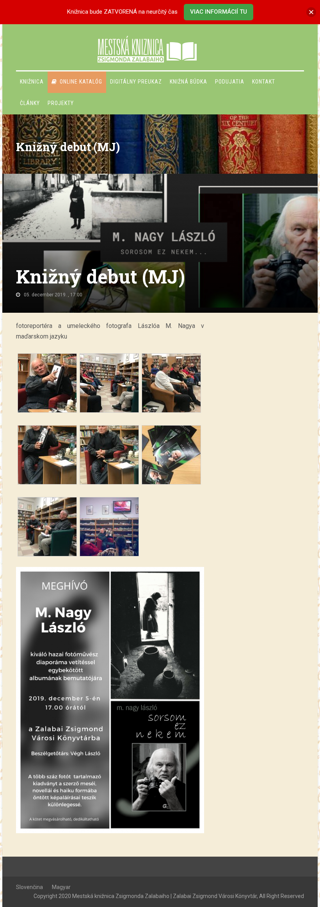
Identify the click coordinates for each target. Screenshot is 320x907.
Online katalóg (81, 81)
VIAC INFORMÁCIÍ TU (218, 11)
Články (30, 103)
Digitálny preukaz (136, 81)
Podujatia (229, 81)
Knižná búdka (188, 81)
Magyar (61, 887)
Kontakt (263, 81)
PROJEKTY (61, 103)
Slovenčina (29, 887)
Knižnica (32, 81)
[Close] (311, 12)
